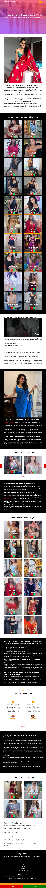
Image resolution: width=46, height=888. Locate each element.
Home (23, 864)
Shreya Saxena (31, 884)
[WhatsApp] (14, 137)
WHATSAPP (34, 886)
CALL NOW (11, 886)
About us (23, 866)
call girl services (9, 751)
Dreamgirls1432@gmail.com (23, 870)
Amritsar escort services (9, 422)
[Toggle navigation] (40, 2)
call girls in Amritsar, (19, 89)
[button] (19, 476)
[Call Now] (12, 137)
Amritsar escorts (16, 758)
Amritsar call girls (7, 351)
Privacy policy (23, 868)
